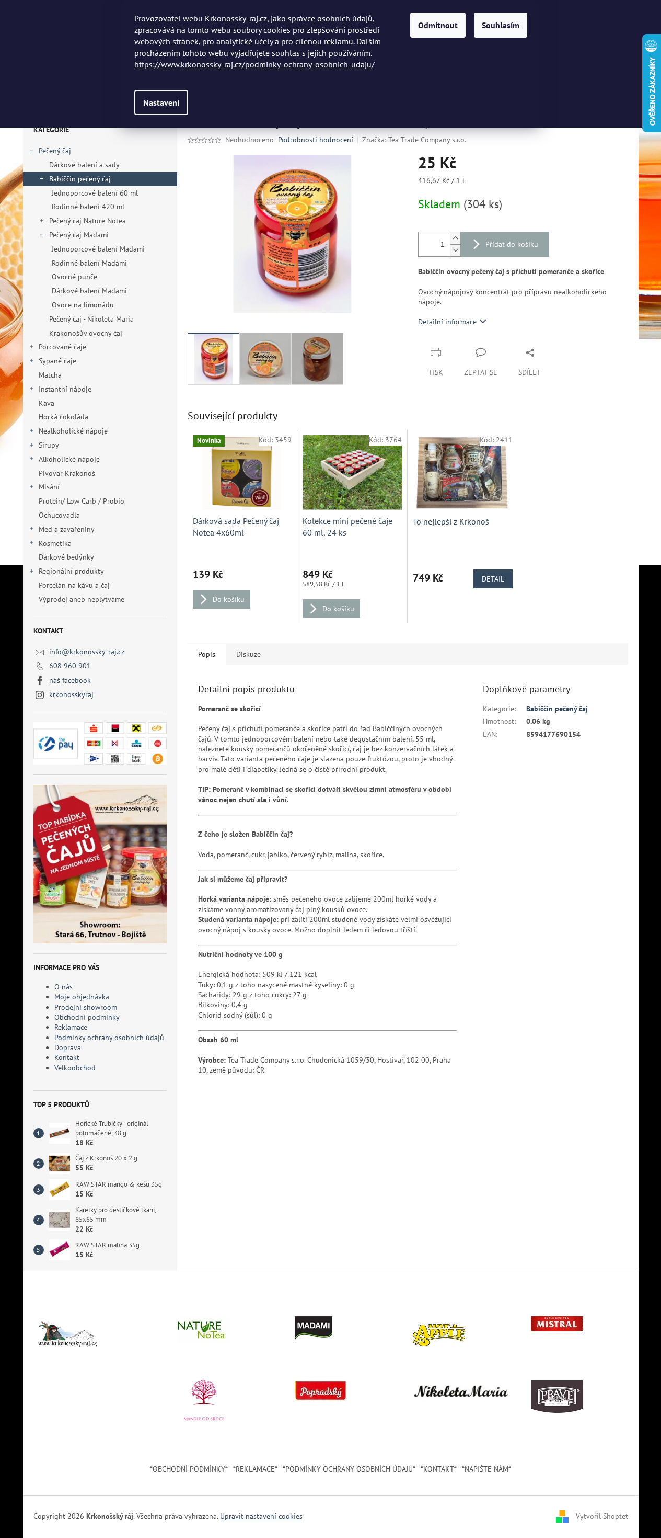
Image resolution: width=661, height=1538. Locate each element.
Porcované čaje (62, 346)
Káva (47, 403)
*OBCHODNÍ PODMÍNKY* (189, 1469)
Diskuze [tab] (248, 654)
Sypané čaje (57, 361)
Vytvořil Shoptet (602, 1516)
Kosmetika (55, 543)
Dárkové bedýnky (66, 557)
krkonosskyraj (71, 694)
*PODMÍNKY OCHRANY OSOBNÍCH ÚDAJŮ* (349, 1469)
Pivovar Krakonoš (67, 473)
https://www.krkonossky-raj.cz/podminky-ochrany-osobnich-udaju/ (254, 64)
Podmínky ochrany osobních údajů (109, 1037)
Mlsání (49, 487)
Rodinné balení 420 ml (88, 206)
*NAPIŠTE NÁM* (486, 1469)
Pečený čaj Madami (79, 235)
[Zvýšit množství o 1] (455, 238)
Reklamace (70, 1027)
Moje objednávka (81, 996)
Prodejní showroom (85, 1007)
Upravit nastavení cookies (261, 1516)
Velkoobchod (75, 1068)
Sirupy (49, 445)
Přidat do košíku (511, 244)
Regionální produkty (71, 571)
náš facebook (70, 680)
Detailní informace (447, 321)
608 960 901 (70, 665)
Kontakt (66, 1057)
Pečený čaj (55, 150)
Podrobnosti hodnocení (315, 139)
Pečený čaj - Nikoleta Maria (91, 319)
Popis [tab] (206, 654)
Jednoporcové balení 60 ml (95, 193)
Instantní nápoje (65, 389)
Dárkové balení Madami (89, 290)
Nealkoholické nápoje (73, 431)
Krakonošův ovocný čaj (85, 333)
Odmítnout (438, 25)
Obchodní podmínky (87, 1017)
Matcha (50, 375)
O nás (63, 987)
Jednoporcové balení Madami (98, 249)
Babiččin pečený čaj (80, 179)
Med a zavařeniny (67, 529)
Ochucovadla (59, 515)
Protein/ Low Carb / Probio (81, 501)
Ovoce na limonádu (83, 305)
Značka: (414, 139)
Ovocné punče (74, 276)
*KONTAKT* (439, 1469)
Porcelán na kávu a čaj (74, 585)
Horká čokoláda (63, 416)
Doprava (67, 1047)
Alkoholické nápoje (69, 459)
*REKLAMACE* (255, 1469)
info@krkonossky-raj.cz (86, 651)
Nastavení (161, 102)
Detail (493, 579)
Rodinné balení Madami (89, 263)
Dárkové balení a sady (84, 164)
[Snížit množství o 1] (455, 250)
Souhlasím (500, 25)
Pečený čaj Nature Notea (87, 220)
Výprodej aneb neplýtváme (81, 599)
